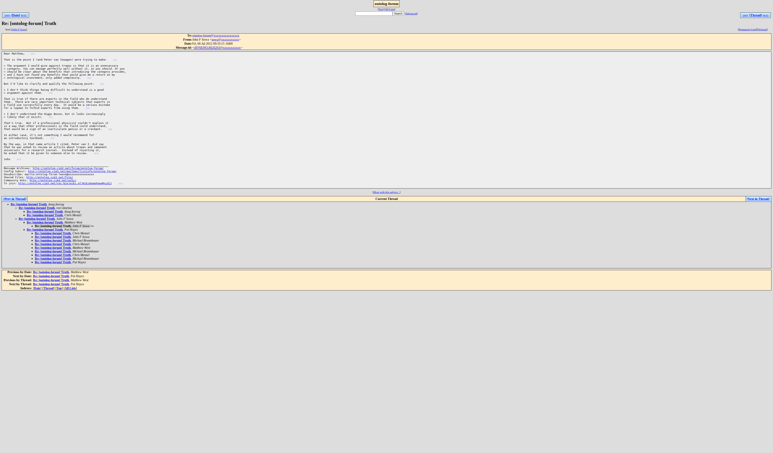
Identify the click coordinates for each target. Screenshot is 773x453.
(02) (115, 60)
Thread (755, 15)
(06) (88, 108)
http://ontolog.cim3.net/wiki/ (53, 180)
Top (381, 9)
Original (762, 29)
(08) (110, 129)
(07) (51, 117)
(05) (51, 93)
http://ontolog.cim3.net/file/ (49, 177)
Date (15, 15)
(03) (89, 78)
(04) (102, 84)
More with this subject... (386, 192)
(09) (52, 138)
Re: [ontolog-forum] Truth (29, 204)
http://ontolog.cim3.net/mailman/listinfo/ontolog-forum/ (72, 171)
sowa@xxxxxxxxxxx (225, 39)
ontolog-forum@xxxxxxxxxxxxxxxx (215, 35)
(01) (33, 54)
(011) (19, 159)
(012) (120, 183)
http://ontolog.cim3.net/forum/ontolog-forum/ (68, 168)
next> (24, 15)
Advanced (411, 13)
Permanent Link (747, 29)
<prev (7, 15)
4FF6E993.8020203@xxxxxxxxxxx (217, 47)
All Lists (389, 9)
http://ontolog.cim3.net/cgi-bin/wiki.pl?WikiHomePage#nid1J (65, 183)
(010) (96, 153)
